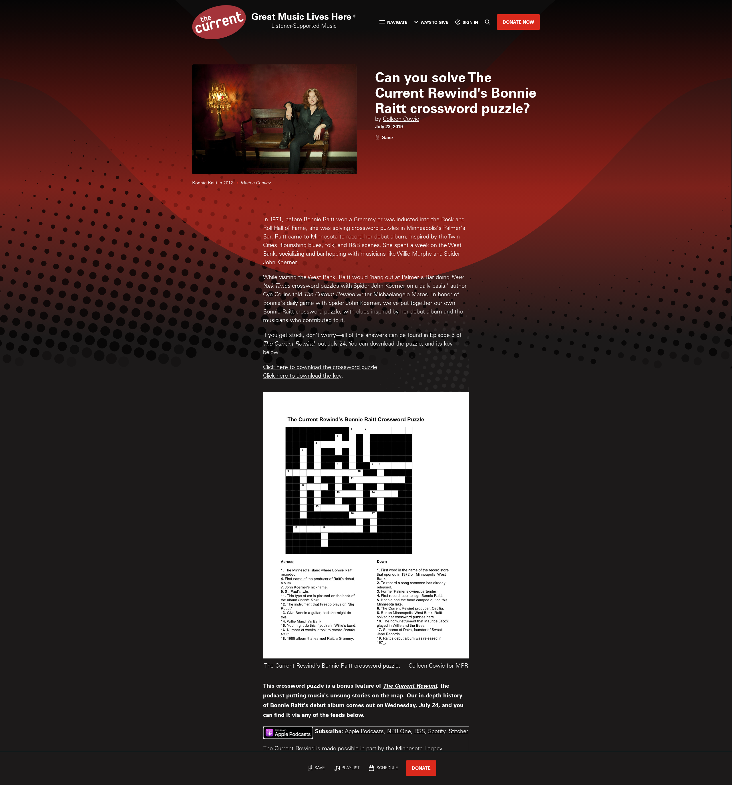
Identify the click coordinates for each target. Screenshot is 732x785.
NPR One (399, 732)
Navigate (397, 22)
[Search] (487, 22)
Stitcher (458, 732)
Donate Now (518, 22)
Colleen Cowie (401, 120)
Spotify (436, 732)
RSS (419, 732)
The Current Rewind (410, 685)
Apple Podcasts (364, 732)
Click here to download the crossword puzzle (320, 368)
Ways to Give (434, 22)
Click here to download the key (302, 376)
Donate (421, 768)
